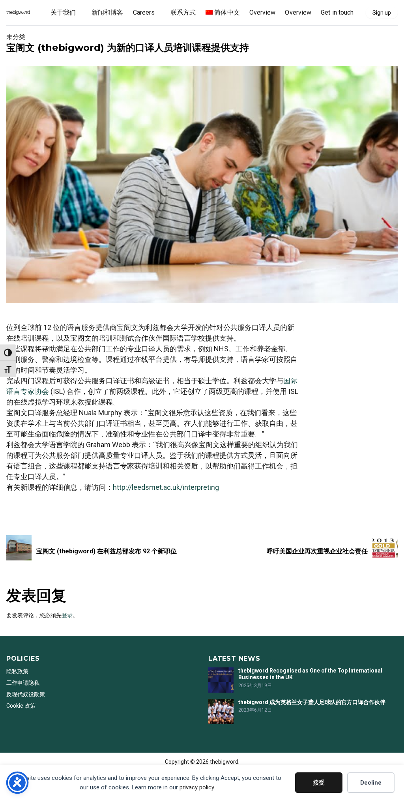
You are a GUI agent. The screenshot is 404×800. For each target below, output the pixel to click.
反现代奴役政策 (25, 694)
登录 (67, 615)
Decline (371, 782)
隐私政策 (17, 671)
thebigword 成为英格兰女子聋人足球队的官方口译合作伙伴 (311, 702)
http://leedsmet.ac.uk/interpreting (166, 487)
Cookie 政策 (21, 706)
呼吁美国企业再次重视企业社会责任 (317, 551)
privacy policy (197, 787)
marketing (19, 508)
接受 (319, 782)
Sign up (381, 12)
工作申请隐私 (22, 683)
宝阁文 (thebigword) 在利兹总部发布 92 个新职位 (106, 551)
